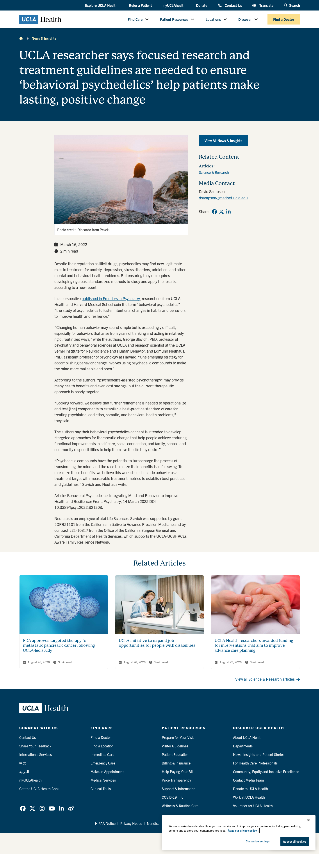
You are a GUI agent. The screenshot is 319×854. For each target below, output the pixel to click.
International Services (35, 754)
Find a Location (102, 746)
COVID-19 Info (172, 797)
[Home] (21, 38)
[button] (101, 5)
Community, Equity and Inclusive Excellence (266, 771)
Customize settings (257, 841)
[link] (214, 212)
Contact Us (233, 5)
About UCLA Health (247, 737)
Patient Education (175, 754)
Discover (245, 19)
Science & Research (214, 172)
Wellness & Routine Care (180, 805)
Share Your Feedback (35, 746)
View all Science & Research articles (265, 679)
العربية (24, 771)
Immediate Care (102, 754)
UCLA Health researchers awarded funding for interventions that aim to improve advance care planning (254, 645)
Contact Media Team (248, 780)
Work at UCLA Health (249, 797)
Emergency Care (103, 763)
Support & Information (178, 788)
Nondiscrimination (161, 823)
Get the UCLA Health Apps (39, 788)
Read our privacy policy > (243, 830)
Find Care (135, 19)
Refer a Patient (140, 5)
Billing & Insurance (176, 763)
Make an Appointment (107, 771)
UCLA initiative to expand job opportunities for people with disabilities (157, 643)
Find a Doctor (283, 19)
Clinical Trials (101, 788)
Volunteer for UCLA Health (253, 805)
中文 (22, 763)
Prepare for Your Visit (178, 737)
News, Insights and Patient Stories (258, 754)
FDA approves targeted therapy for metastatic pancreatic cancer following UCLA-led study (59, 645)
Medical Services (103, 780)
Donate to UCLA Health (250, 788)
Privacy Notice (131, 823)
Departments (243, 746)
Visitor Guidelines (175, 746)
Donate (201, 5)
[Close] (308, 820)
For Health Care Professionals (255, 763)
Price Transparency (176, 780)
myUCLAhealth (173, 5)
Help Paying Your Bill (178, 771)
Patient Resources (174, 19)
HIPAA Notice (105, 823)
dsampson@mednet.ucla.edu (223, 197)
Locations (213, 19)
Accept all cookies (294, 841)
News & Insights (44, 38)
